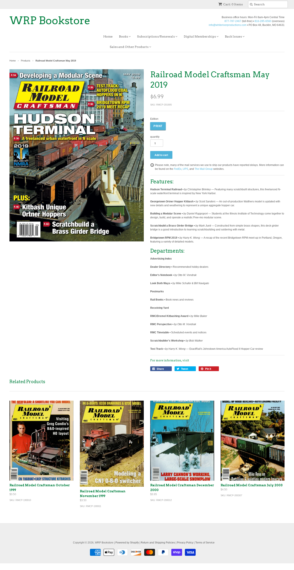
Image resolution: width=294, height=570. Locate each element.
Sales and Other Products (129, 47)
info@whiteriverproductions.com (227, 25)
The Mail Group (204, 168)
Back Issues (234, 36)
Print (157, 126)
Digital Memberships (200, 36)
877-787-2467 (232, 21)
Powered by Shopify (127, 542)
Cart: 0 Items (233, 4)
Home (108, 36)
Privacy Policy (185, 542)
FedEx (177, 168)
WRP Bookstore (49, 20)
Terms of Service (205, 542)
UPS (185, 168)
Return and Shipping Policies (158, 542)
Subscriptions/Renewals (156, 36)
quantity (154, 136)
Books (124, 36)
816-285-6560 (263, 21)
